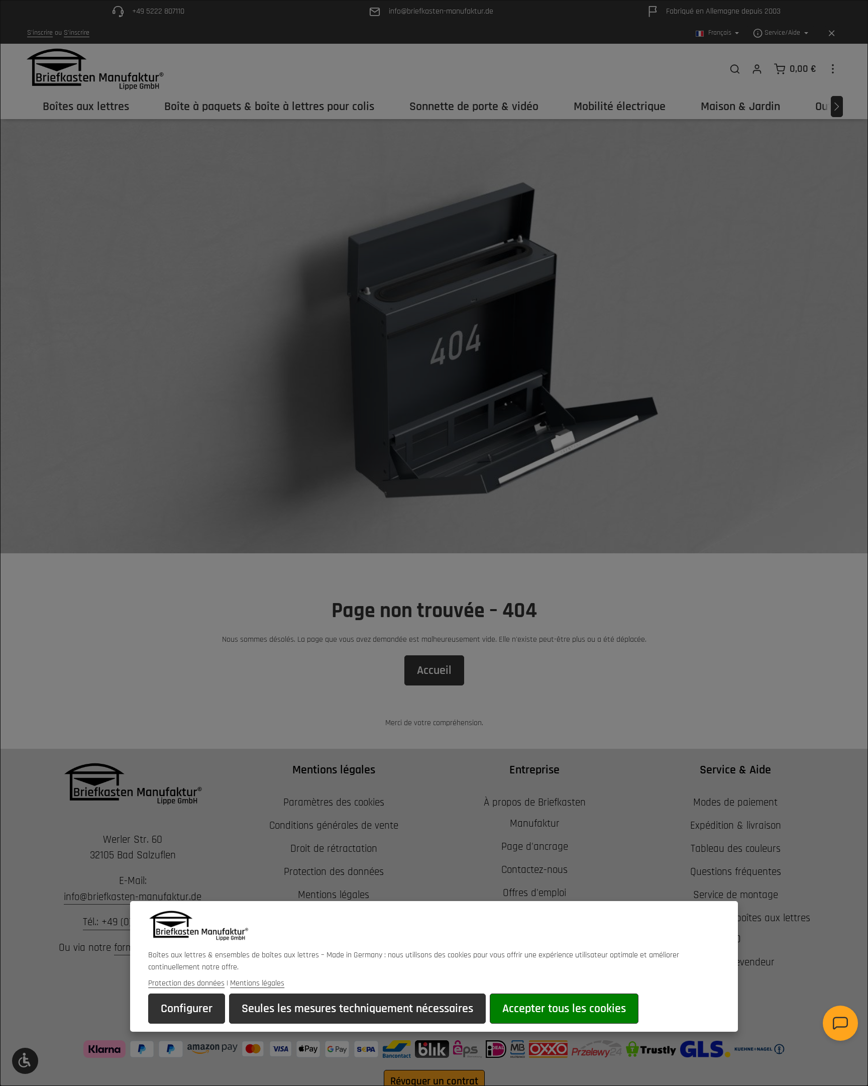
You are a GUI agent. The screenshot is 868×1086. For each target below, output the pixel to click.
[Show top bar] (833, 69)
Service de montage (735, 895)
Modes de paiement (735, 802)
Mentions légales (333, 895)
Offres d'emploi (534, 893)
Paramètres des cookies (333, 802)
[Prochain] (837, 106)
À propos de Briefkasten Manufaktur (535, 813)
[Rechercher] (735, 69)
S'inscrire (40, 33)
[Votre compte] (757, 69)
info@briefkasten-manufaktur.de (132, 897)
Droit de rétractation (333, 848)
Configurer (186, 1008)
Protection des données (334, 871)
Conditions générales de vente (333, 825)
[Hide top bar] (831, 33)
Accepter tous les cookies (564, 1008)
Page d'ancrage (534, 846)
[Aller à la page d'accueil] (94, 68)
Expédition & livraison (735, 825)
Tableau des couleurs (736, 848)
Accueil (434, 670)
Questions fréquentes (735, 871)
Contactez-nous (534, 869)
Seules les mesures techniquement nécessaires (357, 1008)
